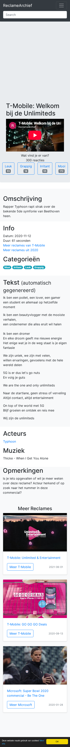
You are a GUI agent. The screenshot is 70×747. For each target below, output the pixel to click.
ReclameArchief (17, 5)
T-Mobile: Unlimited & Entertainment (33, 558)
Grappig (26, 168)
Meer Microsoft (21, 705)
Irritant (45, 168)
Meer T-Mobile (20, 567)
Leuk (8, 168)
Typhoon (9, 441)
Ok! (57, 741)
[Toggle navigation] (61, 5)
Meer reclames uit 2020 (20, 250)
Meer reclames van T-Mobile (24, 245)
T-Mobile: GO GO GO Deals (27, 624)
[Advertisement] (35, 65)
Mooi (61, 168)
